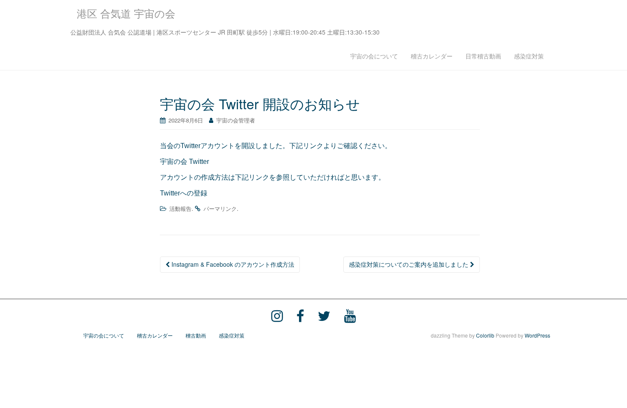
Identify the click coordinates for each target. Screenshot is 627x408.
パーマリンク (220, 208)
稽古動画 (196, 335)
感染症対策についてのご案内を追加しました (409, 264)
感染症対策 (529, 56)
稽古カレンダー (432, 56)
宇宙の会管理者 (235, 120)
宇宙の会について (374, 56)
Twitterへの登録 (183, 193)
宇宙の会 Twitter (185, 161)
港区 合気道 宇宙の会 (126, 13)
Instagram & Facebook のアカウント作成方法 (232, 264)
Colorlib (485, 335)
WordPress (537, 335)
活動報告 (180, 208)
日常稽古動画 (483, 56)
